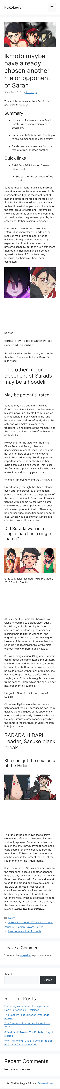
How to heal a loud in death (24, 931)
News (11, 918)
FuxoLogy (13, 7)
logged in (25, 955)
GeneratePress (45, 1083)
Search (8, 974)
